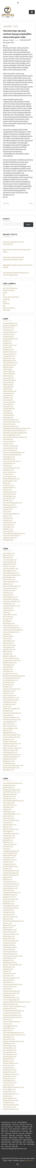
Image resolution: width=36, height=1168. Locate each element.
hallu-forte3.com (9, 724)
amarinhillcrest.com (10, 614)
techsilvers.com (8, 485)
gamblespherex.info (10, 962)
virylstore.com (8, 593)
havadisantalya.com (10, 332)
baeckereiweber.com (10, 323)
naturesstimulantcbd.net (11, 536)
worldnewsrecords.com (11, 993)
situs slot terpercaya (10, 288)
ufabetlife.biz (7, 389)
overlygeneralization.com (11, 892)
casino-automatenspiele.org (13, 630)
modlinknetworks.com (10, 1074)
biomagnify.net (8, 540)
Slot (15, 26)
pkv (4, 306)
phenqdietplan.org (9, 496)
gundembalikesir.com (10, 339)
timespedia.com (8, 647)
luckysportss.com (9, 1078)
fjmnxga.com (7, 687)
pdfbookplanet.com (10, 930)
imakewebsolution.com (11, 820)
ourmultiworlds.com (10, 560)
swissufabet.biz (8, 378)
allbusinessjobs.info (10, 794)
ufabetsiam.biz (8, 376)
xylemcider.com (8, 525)
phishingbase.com (9, 1089)
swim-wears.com (9, 579)
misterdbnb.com (8, 1028)
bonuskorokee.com (9, 1050)
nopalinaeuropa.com (10, 538)
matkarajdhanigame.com (11, 814)
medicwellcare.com (10, 987)
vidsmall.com (7, 989)
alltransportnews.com (10, 420)
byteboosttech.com (10, 352)
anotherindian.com (9, 522)
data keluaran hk (8, 290)
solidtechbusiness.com (11, 997)
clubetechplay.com (9, 1057)
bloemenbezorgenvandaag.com (14, 676)
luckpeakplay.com (9, 1081)
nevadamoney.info (9, 704)
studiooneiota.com (9, 943)
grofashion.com (8, 1085)
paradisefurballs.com (10, 866)
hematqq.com (17, 1140)
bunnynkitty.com (9, 682)
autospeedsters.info (10, 952)
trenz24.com (7, 639)
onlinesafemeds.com (10, 363)
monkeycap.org (8, 610)
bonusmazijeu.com (9, 1046)
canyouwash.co (8, 330)
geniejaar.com (8, 840)
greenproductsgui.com (11, 873)
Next (31, 203)
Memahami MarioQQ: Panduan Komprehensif (13, 243)
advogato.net (7, 619)
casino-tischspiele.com (11, 632)
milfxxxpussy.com (9, 505)
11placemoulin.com (10, 844)
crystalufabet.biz (9, 409)
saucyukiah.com (8, 553)
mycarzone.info (8, 976)
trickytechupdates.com (11, 757)
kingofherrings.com (9, 663)
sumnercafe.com (9, 498)
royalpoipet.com (8, 1037)
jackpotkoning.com (9, 1072)
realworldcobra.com (10, 947)
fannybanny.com (9, 1068)
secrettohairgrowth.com (11, 678)
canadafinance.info (9, 702)
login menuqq (27, 1140)
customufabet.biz (9, 402)
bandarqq (6, 303)
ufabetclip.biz (7, 369)
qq (4, 295)
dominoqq (6, 299)
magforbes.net (8, 608)
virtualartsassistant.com (11, 1013)
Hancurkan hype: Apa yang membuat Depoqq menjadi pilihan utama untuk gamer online (17, 34)
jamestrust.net (8, 636)
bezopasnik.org (8, 684)
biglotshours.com (9, 358)
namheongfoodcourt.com (12, 719)
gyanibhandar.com (9, 365)
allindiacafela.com (9, 733)
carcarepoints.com (9, 476)
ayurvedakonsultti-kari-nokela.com (15, 437)
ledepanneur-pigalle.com (11, 709)
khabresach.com (9, 761)
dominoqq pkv (22, 1122)
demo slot (16, 1129)
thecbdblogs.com (9, 763)
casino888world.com (10, 1026)
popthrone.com (8, 816)
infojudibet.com (8, 807)
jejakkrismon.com (9, 649)
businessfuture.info (10, 805)
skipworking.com (9, 641)
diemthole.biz (7, 652)
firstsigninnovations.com (11, 575)
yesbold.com (7, 343)
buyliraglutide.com (9, 361)
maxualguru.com (9, 857)
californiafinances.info (11, 700)
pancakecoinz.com (9, 825)
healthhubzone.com (10, 345)
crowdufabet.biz (8, 415)
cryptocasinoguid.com (11, 426)
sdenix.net (6, 612)
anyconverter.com (9, 645)
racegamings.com (9, 1092)
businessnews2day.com (11, 991)
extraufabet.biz (8, 387)
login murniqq (6, 1142)
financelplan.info (8, 803)
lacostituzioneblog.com (11, 514)
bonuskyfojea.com (9, 1048)
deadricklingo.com (9, 958)
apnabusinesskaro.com (11, 768)
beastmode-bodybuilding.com (13, 801)
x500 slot (24, 1129)
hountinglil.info (8, 831)
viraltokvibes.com (9, 604)
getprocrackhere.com (10, 1063)
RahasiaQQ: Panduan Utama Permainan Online (16, 251)
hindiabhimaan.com (10, 759)
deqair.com (7, 483)
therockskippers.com (10, 728)
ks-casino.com (8, 474)
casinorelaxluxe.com (10, 1054)
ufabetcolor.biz (8, 385)
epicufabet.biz (8, 406)
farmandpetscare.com (11, 906)
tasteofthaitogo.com (10, 680)
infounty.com (7, 466)
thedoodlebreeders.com (11, 479)
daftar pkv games (9, 308)
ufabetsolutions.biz (9, 391)
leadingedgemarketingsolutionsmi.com (16, 428)
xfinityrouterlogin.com (10, 750)
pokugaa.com (7, 1096)
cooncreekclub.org (9, 562)
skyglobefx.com (8, 960)
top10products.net (9, 796)
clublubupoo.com (9, 1043)
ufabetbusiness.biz (9, 380)
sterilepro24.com (9, 995)
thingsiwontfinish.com (11, 1109)
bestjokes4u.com (9, 836)
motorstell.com (8, 595)
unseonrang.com (9, 914)
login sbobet (13, 1138)
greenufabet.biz (8, 382)
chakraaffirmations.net (11, 833)
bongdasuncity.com (10, 860)
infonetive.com (8, 693)
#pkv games (6, 42)
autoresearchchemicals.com (13, 765)
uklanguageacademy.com (12, 790)
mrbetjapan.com (8, 665)
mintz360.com (8, 847)
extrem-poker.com (9, 472)
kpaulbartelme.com (9, 1008)
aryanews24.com (9, 441)
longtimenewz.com (9, 1076)
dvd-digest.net (8, 711)
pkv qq (14, 1122)
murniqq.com (6, 1140)
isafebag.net (7, 621)
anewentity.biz (8, 667)
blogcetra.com (8, 919)
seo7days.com (8, 671)
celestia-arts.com (9, 566)
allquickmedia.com (9, 656)
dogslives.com (8, 927)
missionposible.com (10, 746)
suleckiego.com (8, 770)
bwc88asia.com (8, 470)
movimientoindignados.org (12, 503)
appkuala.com (8, 669)
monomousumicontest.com (13, 956)
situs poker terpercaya (11, 297)
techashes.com (8, 328)
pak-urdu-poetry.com (10, 917)
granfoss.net (7, 730)
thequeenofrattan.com (11, 934)
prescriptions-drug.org (10, 599)
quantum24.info (8, 980)
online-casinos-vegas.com (12, 748)
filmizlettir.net (7, 558)
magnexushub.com (9, 354)
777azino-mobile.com (10, 446)
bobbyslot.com (8, 842)
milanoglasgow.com (10, 722)
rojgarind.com (7, 877)
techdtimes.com (9, 334)
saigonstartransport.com (12, 689)
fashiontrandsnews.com (11, 422)
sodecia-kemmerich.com (11, 1022)
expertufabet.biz (8, 371)
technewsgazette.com (11, 658)
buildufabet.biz (8, 417)
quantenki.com (8, 982)
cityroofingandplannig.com (12, 455)
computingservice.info (11, 908)
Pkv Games (7, 26)
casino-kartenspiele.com (11, 628)
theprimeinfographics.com (12, 1015)
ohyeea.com (7, 516)
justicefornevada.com (10, 899)
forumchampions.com (10, 569)
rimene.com (7, 706)
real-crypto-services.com (12, 461)
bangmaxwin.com (9, 691)
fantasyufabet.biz (9, 374)
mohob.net (6, 849)
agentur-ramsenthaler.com (12, 965)
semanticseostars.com (11, 884)
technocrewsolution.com (11, 601)
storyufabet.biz (8, 404)
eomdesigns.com (9, 967)
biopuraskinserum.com (11, 698)
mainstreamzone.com (10, 886)
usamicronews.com (10, 1083)
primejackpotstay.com (11, 1094)
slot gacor (25, 1127)
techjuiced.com (8, 350)
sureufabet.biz (8, 400)
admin (17, 40)
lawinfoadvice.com (9, 494)
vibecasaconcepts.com (11, 978)
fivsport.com (7, 490)
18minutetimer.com (10, 882)
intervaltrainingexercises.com (13, 1032)
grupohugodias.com (10, 481)
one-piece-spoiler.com (10, 941)
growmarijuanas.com (10, 888)
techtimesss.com (9, 590)
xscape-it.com (8, 444)
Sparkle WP (29, 1160)
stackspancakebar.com (11, 717)
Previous (6, 203)
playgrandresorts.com (10, 1100)
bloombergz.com (9, 623)
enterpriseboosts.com (11, 625)
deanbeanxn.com (9, 812)
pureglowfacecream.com (12, 660)
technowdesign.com (10, 450)
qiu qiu (5, 293)
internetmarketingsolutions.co (13, 921)
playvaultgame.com (10, 1098)
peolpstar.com (8, 584)
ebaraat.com (7, 347)
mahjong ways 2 (15, 1131)
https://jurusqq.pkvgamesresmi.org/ (14, 1148)
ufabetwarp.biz (8, 367)
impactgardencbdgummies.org (14, 533)
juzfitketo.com (8, 529)
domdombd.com (8, 1059)
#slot (12, 42)
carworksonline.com (10, 588)
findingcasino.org (9, 945)
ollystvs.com (7, 923)
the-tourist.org (8, 617)
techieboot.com (8, 336)
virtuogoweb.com (9, 356)
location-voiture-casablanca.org (14, 1006)
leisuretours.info (8, 901)
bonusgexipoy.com (9, 1052)
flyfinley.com (7, 827)
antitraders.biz (8, 439)
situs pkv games (7, 1127)
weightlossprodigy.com (11, 851)
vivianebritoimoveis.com (11, 606)
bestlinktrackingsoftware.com (13, 1041)
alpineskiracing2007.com (11, 735)
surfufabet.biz (8, 396)
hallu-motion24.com (10, 726)
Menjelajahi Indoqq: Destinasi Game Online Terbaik (18, 266)
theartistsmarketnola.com (12, 713)
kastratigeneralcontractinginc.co (14, 431)
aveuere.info (7, 868)
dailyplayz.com (8, 1061)
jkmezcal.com (8, 1030)
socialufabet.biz (8, 393)
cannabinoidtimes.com (11, 871)
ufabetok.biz (7, 411)
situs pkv (17, 1127)
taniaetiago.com (8, 527)
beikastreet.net (8, 555)
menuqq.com (6, 1122)
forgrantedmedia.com (10, 582)
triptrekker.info (8, 969)
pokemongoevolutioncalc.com (13, 1087)
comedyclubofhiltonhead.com (13, 1011)
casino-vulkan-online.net (11, 737)
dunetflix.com (7, 501)
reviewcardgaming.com (11, 1000)
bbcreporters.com (9, 424)
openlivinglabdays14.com (12, 435)
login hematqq (17, 1142)
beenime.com (7, 1019)
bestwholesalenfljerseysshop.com (15, 433)
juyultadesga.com (9, 459)
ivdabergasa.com (9, 457)
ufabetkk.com (8, 654)
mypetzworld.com (9, 463)
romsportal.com (8, 1103)
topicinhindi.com (8, 787)
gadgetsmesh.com (9, 897)
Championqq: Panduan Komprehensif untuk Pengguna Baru (16, 274)
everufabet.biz (8, 413)
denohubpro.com (9, 936)
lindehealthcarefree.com (11, 792)
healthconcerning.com (11, 875)
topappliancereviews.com (12, 754)
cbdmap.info (7, 809)
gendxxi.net (7, 971)
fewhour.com (7, 879)
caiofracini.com (8, 910)
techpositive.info (9, 912)
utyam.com (7, 511)
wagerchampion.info (10, 954)
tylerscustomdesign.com (12, 586)
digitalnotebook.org (9, 855)
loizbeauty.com (8, 643)
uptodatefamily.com (10, 507)
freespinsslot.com (9, 864)
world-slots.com (8, 818)
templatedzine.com (10, 492)
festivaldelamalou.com (11, 573)
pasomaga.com (8, 531)
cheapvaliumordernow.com (12, 1017)
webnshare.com (8, 890)
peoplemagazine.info (10, 326)
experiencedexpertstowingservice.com (16, 1002)
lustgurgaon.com (9, 838)
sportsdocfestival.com (11, 1105)
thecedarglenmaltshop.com (12, 783)
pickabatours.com (9, 798)
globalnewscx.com (9, 925)
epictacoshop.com (9, 695)
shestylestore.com (9, 1107)
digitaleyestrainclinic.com (12, 744)
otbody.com (7, 634)
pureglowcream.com (10, 674)
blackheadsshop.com (10, 1004)
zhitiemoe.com (8, 518)
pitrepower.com (8, 739)
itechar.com (7, 341)
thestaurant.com (9, 1039)
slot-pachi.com (8, 862)
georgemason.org (9, 785)
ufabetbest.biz (8, 398)
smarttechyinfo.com (10, 853)
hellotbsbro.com (8, 903)
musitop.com (7, 509)
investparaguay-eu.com (11, 468)
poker (5, 301)
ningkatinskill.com (9, 487)
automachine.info (9, 949)
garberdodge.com (9, 577)
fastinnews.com (8, 1065)
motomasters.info (9, 973)
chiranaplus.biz (8, 715)
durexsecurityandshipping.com (14, 452)
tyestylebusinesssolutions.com (14, 1035)
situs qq (15, 1124)
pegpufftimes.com (9, 564)
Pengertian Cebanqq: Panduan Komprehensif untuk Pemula (13, 258)
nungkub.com (7, 520)
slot (10, 1129)
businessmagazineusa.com (12, 984)
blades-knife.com (9, 938)
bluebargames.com (9, 571)
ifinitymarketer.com (10, 1070)
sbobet (21, 1138)
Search (6, 219)
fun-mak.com (7, 1024)
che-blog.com (7, 822)
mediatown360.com (10, 741)
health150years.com (10, 597)
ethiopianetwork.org (10, 895)
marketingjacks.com (10, 752)
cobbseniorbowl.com (10, 448)
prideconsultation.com (11, 829)
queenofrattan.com (10, 932)
